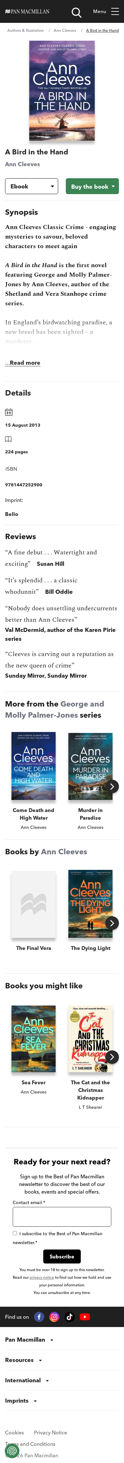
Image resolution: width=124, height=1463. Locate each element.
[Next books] (112, 786)
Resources (19, 1360)
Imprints (17, 1400)
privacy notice (42, 1277)
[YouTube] (85, 1317)
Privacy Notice (50, 1432)
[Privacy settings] (12, 1451)
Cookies (14, 1432)
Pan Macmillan (25, 1339)
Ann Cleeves (65, 30)
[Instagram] (54, 1317)
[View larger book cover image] (62, 91)
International (23, 1380)
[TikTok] (70, 1317)
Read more (25, 362)
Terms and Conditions (30, 1444)
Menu (99, 11)
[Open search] (77, 13)
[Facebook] (39, 1317)
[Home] (27, 11)
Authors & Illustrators (25, 30)
